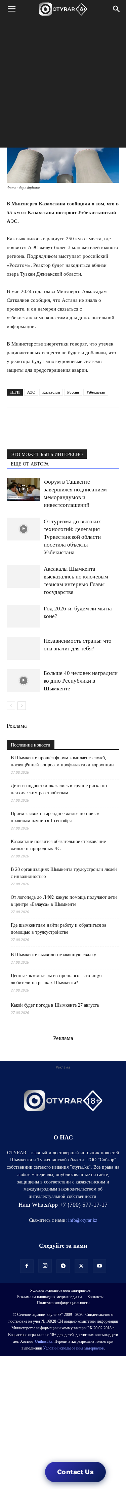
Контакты (95, 1296)
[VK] (44, 421)
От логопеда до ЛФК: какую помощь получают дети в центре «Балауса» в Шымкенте (64, 901)
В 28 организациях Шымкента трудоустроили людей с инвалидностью (64, 873)
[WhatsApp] (13, 421)
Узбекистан (95, 392)
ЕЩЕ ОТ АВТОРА (30, 464)
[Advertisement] (63, 85)
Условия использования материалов (60, 1290)
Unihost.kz (43, 1341)
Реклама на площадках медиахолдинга (49, 1296)
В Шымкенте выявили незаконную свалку (53, 954)
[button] (11, 9)
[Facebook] (60, 421)
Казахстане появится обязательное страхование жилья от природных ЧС (58, 845)
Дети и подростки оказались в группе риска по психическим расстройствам (59, 789)
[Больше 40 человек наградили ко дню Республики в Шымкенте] (23, 680)
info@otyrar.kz (82, 1220)
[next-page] (21, 705)
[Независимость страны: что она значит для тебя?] (23, 648)
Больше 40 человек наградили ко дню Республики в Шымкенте (81, 681)
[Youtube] (99, 1266)
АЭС (31, 392)
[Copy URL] (90, 421)
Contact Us (75, 1472)
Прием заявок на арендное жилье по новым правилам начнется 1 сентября (55, 817)
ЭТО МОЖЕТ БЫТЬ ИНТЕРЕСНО (47, 454)
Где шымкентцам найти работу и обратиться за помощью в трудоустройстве (58, 929)
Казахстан (51, 392)
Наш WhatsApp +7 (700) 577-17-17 (63, 1204)
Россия (73, 392)
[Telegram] (29, 421)
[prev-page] (11, 705)
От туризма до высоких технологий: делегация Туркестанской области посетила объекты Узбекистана (72, 537)
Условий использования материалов (73, 1348)
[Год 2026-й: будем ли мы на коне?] (23, 616)
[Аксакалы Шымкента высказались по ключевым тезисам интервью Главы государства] (23, 576)
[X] (75, 421)
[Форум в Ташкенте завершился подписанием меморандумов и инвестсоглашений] (23, 489)
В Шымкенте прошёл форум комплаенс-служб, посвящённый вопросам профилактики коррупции (62, 761)
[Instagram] (45, 1266)
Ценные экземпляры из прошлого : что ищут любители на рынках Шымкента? (56, 979)
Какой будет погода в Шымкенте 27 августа (55, 1005)
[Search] (116, 9)
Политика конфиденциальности (63, 1302)
